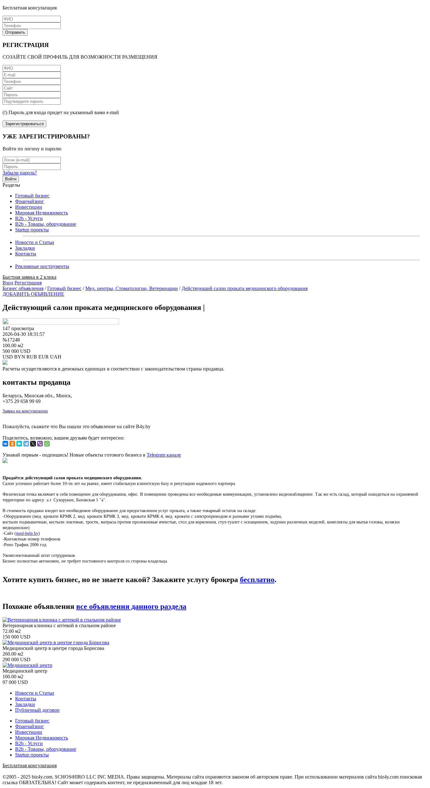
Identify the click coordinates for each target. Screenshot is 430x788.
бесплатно (257, 579)
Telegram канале (164, 455)
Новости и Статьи (34, 242)
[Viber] (40, 444)
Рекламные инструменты (42, 266)
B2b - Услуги (29, 218)
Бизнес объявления (23, 288)
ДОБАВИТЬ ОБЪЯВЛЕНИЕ (33, 294)
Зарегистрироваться (24, 123)
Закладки (25, 248)
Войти (10, 179)
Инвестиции (28, 207)
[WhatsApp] (47, 444)
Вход (8, 282)
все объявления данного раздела (131, 606)
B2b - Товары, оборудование (45, 224)
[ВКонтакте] (5, 444)
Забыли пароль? (20, 172)
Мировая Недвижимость (41, 212)
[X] (33, 444)
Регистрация (28, 282)
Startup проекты (32, 229)
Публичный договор (37, 710)
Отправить (15, 32)
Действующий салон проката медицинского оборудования (245, 288)
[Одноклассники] (12, 444)
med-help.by (27, 533)
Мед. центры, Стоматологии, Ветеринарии (131, 288)
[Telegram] (26, 444)
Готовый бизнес (32, 195)
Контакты (25, 253)
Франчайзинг (29, 201)
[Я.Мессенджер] (19, 444)
